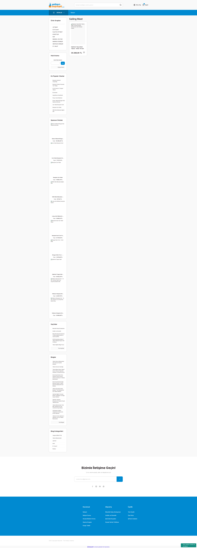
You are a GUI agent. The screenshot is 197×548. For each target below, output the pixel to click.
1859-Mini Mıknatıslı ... (57, 196)
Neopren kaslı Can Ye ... (58, 235)
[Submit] (120, 479)
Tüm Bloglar (61, 422)
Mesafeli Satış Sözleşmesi (113, 512)
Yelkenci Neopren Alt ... (58, 293)
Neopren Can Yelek (58, 177)
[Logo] (56, 4)
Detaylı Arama (61, 67)
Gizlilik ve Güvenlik (110, 515)
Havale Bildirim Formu (89, 519)
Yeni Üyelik (131, 512)
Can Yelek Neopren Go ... (58, 158)
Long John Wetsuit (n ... (58, 216)
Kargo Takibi (86, 525)
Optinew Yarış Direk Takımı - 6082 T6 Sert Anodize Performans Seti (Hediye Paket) (77, 47)
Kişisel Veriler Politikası (112, 522)
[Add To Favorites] (84, 52)
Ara (63, 63)
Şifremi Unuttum (132, 519)
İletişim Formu (87, 515)
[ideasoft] (90, 547)
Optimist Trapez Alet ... (57, 274)
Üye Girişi (131, 515)
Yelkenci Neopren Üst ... (58, 313)
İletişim (73, 12)
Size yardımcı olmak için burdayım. (189, 545)
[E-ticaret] (98, 547)
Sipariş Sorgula (87, 522)
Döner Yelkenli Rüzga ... (58, 138)
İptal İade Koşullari (110, 519)
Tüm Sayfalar (61, 348)
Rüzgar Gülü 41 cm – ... (57, 255)
